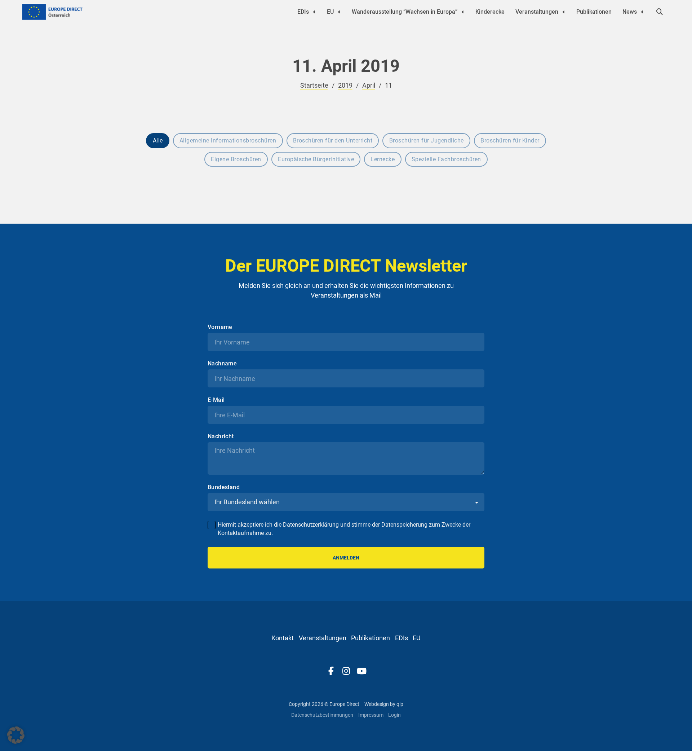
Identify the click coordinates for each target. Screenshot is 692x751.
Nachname (222, 363)
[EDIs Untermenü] (314, 11)
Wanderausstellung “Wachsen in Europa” (404, 11)
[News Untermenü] (642, 11)
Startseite (314, 85)
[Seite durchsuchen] (659, 12)
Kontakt (282, 638)
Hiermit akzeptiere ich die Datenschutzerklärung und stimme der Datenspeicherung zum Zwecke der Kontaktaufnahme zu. (344, 528)
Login (394, 715)
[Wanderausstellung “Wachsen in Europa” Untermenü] (463, 11)
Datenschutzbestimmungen (322, 715)
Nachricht (221, 436)
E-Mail (216, 400)
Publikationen (594, 11)
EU (330, 11)
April (368, 85)
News (629, 11)
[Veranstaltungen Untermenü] (563, 11)
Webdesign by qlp (383, 704)
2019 (345, 85)
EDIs (303, 11)
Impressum (370, 715)
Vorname (220, 327)
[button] (16, 735)
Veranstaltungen (536, 11)
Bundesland (224, 487)
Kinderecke (490, 11)
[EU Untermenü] (339, 11)
